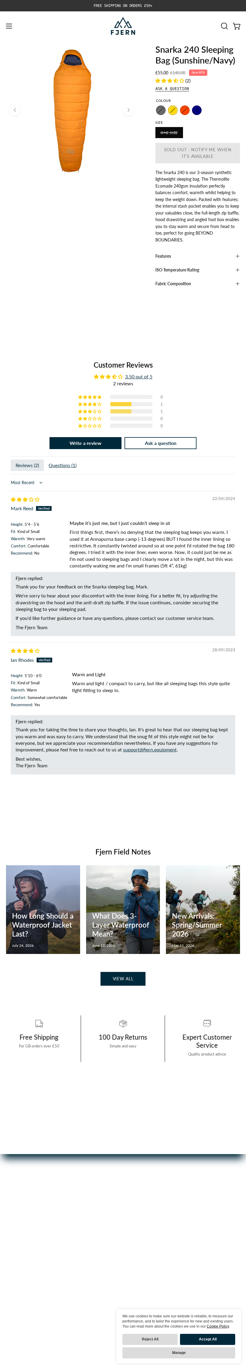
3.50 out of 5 (138, 376)
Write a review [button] (85, 443)
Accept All (208, 1339)
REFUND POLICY (147, 1254)
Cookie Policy (218, 1326)
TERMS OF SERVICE (150, 1264)
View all (123, 978)
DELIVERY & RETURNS (153, 1224)
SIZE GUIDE (141, 1244)
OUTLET (15, 1244)
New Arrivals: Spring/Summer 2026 (197, 924)
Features (163, 256)
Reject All (150, 1339)
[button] (224, 26)
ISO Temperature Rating (177, 269)
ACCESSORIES (22, 1224)
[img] (25, 499)
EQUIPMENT (20, 1234)
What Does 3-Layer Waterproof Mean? (120, 924)
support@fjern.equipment (150, 749)
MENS (13, 1204)
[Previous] (15, 110)
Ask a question (172, 88)
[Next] (128, 110)
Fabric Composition (173, 283)
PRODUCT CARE (147, 1214)
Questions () (62, 465)
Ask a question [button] (160, 443)
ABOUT (14, 1254)
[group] (123, 5)
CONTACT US (144, 1234)
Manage (179, 1353)
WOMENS (17, 1214)
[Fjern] (123, 26)
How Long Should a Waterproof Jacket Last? (43, 924)
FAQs (135, 1204)
